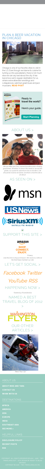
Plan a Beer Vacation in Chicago (21, 36)
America (6, 409)
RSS (32, 281)
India (5, 421)
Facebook (14, 273)
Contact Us (8, 390)
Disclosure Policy (12, 440)
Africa (5, 405)
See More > (8, 429)
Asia (4, 413)
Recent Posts (9, 444)
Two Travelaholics (22, 14)
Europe (6, 417)
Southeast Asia (10, 425)
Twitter (34, 273)
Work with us (9, 394)
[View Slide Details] (20, 370)
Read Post (17, 85)
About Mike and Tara (13, 386)
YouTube (17, 281)
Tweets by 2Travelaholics (22, 293)
